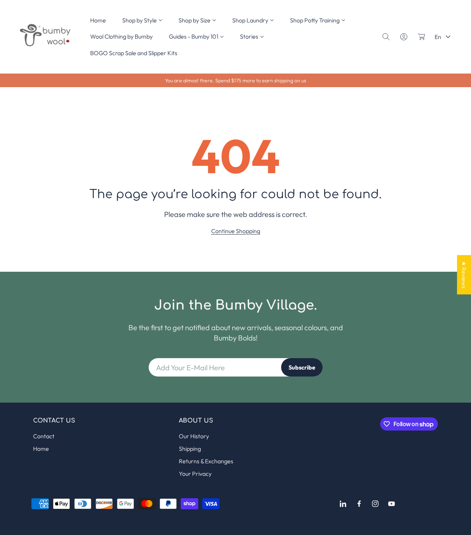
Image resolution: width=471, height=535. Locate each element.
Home (41, 448)
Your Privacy (195, 473)
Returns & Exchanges (206, 461)
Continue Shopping (235, 231)
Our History (194, 436)
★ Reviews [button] (464, 274)
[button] (142, 20)
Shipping (190, 448)
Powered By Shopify (56, 523)
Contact (43, 436)
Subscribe (301, 367)
